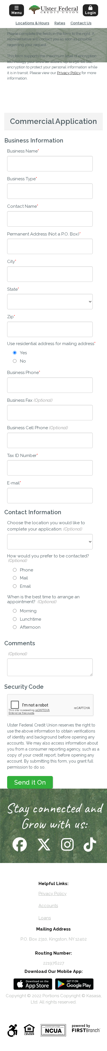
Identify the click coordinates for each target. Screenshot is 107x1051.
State (12, 289)
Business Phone (23, 372)
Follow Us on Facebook (19, 844)
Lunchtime (30, 619)
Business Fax (20, 400)
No (23, 361)
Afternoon (30, 627)
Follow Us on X (43, 844)
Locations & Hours (32, 23)
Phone (26, 570)
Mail (24, 578)
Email (25, 586)
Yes (23, 352)
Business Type (21, 178)
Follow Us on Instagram (67, 844)
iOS (32, 984)
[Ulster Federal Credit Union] (53, 9)
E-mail (13, 483)
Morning (28, 610)
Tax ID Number (22, 455)
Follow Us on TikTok (89, 844)
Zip (10, 316)
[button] (16, 9)
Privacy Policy (69, 73)
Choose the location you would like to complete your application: (46, 526)
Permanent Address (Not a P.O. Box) (43, 234)
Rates (59, 23)
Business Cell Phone (27, 427)
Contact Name (22, 206)
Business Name (22, 151)
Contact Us (81, 23)
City (11, 261)
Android (74, 984)
